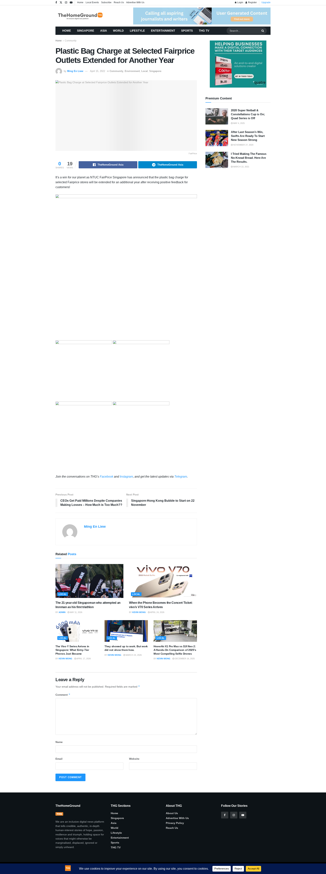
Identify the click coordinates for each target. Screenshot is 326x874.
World (118, 30)
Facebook (106, 476)
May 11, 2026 (75, 612)
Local (144, 71)
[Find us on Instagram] (66, 2)
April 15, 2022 (97, 71)
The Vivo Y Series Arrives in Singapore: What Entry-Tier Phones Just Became (72, 650)
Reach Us (119, 2)
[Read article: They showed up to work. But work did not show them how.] (126, 631)
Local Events (92, 2)
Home (80, 2)
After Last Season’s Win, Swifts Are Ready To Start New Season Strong (248, 135)
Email (58, 758)
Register (252, 2)
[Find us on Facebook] (56, 2)
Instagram (126, 476)
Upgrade (266, 2)
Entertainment (163, 30)
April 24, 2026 (157, 612)
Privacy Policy (175, 822)
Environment (132, 71)
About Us (172, 813)
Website (134, 758)
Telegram (180, 476)
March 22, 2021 (241, 167)
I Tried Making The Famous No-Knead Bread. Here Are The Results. (248, 157)
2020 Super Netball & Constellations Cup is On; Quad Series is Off (248, 114)
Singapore (85, 30)
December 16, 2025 (184, 658)
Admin (62, 612)
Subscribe (106, 2)
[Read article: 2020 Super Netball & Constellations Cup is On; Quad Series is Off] (216, 116)
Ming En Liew (75, 71)
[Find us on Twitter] (61, 2)
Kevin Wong (139, 612)
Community (70, 40)
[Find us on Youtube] (71, 2)
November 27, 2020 (243, 145)
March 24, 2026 (133, 655)
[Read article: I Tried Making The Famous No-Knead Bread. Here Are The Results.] (216, 160)
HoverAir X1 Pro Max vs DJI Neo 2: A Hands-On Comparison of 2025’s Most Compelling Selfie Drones (175, 650)
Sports (187, 30)
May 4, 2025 (239, 123)
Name (59, 741)
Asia (103, 30)
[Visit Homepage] (85, 16)
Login (240, 2)
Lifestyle (137, 30)
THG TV (204, 30)
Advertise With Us (135, 2)
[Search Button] (263, 30)
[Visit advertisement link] (202, 16)
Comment (62, 694)
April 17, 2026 (83, 658)
